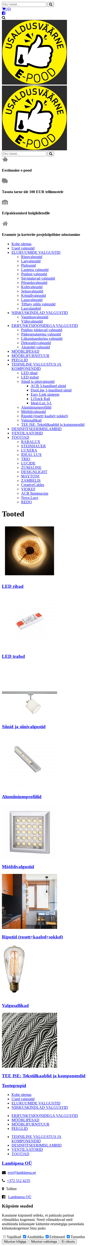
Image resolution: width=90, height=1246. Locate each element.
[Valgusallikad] (14, 996)
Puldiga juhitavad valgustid (41, 330)
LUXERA (29, 450)
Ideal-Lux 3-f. (41, 403)
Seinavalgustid (32, 291)
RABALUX (30, 442)
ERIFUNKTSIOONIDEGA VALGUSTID (45, 326)
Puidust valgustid (34, 274)
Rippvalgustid (31, 257)
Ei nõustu (68, 1241)
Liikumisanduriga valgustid (41, 338)
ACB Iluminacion (34, 493)
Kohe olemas (21, 244)
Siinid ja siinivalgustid (37, 381)
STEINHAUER (33, 446)
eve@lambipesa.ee (22, 1172)
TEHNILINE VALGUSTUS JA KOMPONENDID (36, 366)
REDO (26, 502)
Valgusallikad (31, 420)
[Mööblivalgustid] (29, 858)
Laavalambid (31, 308)
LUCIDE (28, 463)
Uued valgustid (23, 248)
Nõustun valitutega (44, 1241)
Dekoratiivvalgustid (36, 343)
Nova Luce (29, 498)
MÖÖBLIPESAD (25, 351)
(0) (8, 9)
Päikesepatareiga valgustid (41, 334)
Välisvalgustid (32, 321)
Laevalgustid (31, 261)
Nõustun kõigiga (15, 1241)
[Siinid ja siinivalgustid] (29, 717)
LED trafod (30, 377)
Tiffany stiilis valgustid (38, 304)
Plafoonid (28, 265)
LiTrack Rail (40, 399)
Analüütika (35, 1237)
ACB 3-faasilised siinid (48, 386)
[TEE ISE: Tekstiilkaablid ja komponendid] (29, 1066)
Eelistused (57, 1237)
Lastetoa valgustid (34, 270)
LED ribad (29, 373)
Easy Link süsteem (45, 394)
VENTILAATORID (27, 433)
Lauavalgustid (31, 300)
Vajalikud (14, 1237)
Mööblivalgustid (33, 412)
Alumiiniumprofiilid (36, 407)
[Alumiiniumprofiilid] (29, 787)
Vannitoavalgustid (34, 317)
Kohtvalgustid (31, 287)
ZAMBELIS (31, 480)
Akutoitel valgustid (35, 347)
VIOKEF (28, 489)
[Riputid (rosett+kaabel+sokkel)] (29, 928)
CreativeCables (32, 485)
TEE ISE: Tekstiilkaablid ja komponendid (52, 425)
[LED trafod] (29, 647)
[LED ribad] (29, 577)
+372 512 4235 (18, 1181)
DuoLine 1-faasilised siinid (51, 390)
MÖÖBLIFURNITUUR (30, 356)
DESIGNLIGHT (34, 472)
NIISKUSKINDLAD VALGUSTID (40, 313)
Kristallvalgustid (33, 295)
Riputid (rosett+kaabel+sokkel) (44, 416)
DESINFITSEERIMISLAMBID (37, 429)
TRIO (25, 459)
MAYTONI (30, 476)
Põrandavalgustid (34, 283)
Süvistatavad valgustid (38, 278)
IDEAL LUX (31, 455)
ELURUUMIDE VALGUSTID (36, 252)
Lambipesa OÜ (19, 1197)
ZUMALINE (31, 468)
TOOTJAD (20, 437)
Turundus (78, 1237)
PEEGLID (20, 360)
